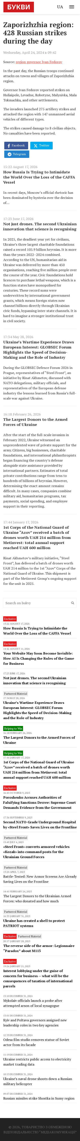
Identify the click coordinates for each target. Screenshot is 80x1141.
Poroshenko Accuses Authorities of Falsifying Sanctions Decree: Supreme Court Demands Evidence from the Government (39, 802)
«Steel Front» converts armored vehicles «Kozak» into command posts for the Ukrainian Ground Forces (36, 851)
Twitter (44, 145)
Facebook (18, 145)
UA (60, 7)
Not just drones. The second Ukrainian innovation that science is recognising (40, 226)
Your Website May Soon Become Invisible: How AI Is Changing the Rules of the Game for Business (38, 658)
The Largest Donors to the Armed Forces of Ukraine (35, 422)
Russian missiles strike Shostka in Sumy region (38, 1098)
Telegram (19, 154)
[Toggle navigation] (72, 6)
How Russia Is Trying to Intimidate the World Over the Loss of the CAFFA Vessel (39, 177)
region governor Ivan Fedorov (39, 62)
